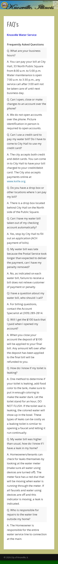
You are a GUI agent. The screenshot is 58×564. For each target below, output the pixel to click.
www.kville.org (16, 181)
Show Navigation (47, 29)
